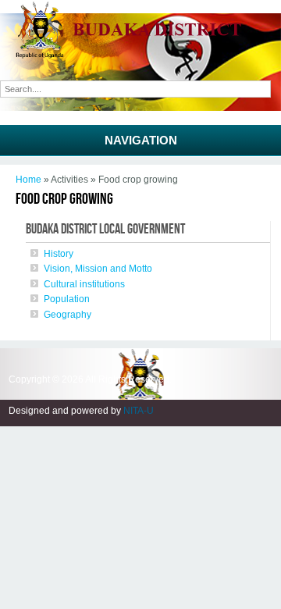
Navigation (141, 140)
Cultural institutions (84, 284)
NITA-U (138, 410)
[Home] (140, 55)
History (58, 253)
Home (28, 179)
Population (67, 299)
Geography (67, 314)
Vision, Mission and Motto (98, 268)
